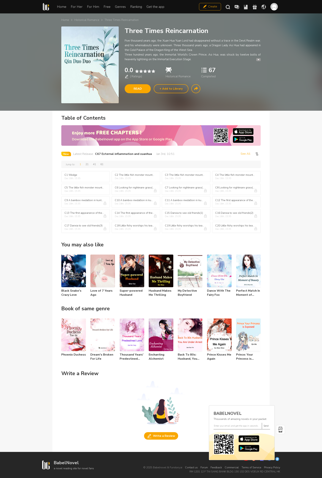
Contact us (191, 467)
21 (87, 164)
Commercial (232, 467)
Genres (120, 6)
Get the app (155, 6)
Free (107, 6)
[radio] (137, 71)
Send (266, 425)
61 (101, 164)
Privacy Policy (272, 467)
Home (61, 6)
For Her (77, 6)
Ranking (136, 6)
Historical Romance (86, 20)
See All (245, 154)
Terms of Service (251, 467)
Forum (204, 467)
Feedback (216, 467)
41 (94, 164)
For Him (93, 6)
